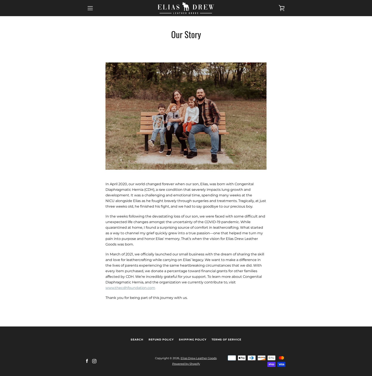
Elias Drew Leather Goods (199, 358)
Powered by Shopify (186, 363)
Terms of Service (226, 339)
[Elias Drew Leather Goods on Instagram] (94, 361)
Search (137, 339)
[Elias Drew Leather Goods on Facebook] (87, 361)
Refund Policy (161, 339)
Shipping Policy (192, 339)
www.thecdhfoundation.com (130, 288)
